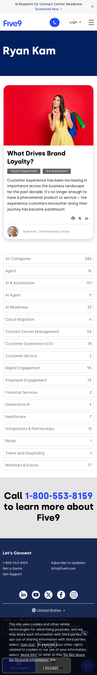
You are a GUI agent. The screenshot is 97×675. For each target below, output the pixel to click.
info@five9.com (63, 569)
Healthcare (15, 417)
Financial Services (21, 392)
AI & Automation (56, 171)
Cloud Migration (19, 319)
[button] (92, 6)
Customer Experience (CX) (29, 344)
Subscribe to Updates (68, 563)
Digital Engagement (24, 171)
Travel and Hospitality (25, 453)
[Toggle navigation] (93, 22)
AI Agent (13, 295)
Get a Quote (12, 569)
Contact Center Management (32, 332)
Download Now (47, 9)
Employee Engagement (26, 380)
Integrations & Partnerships (29, 429)
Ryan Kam (29, 231)
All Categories (18, 259)
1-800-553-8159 (55, 22)
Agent (10, 271)
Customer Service (21, 356)
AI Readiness (16, 307)
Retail (10, 441)
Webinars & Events (21, 465)
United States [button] (49, 610)
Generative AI (17, 404)
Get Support (12, 574)
